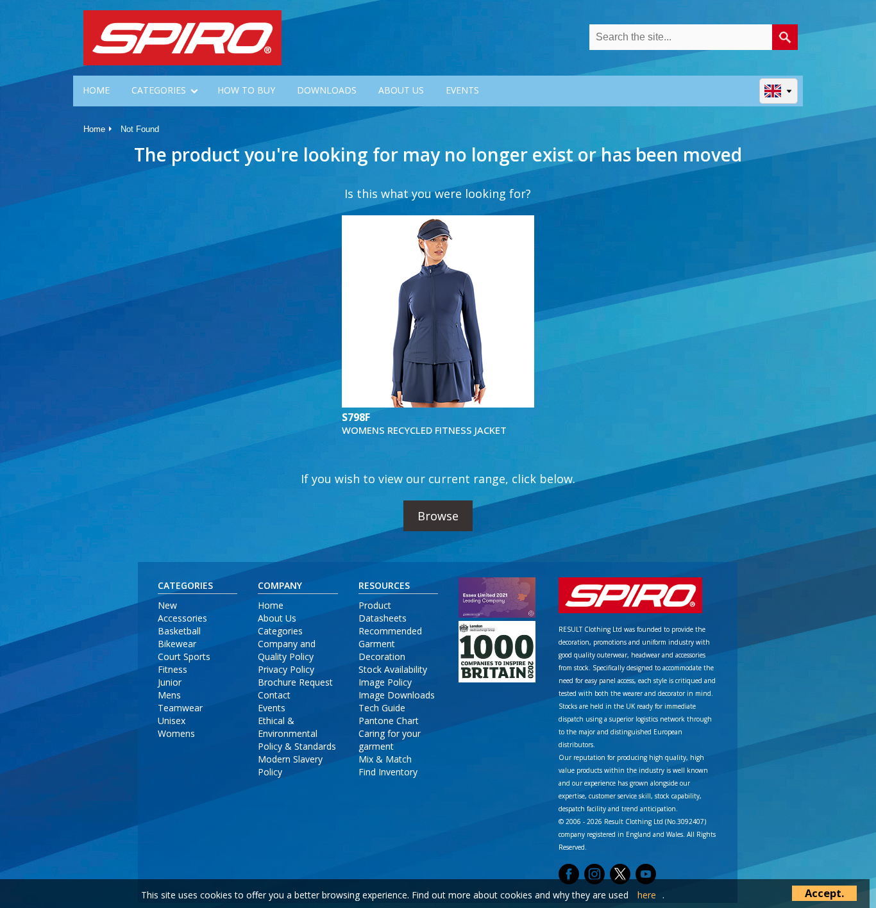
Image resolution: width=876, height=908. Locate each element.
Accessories (182, 618)
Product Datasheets (382, 611)
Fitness (172, 669)
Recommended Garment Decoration (390, 644)
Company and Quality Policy (287, 650)
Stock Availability (392, 669)
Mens (169, 695)
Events (271, 708)
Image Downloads (396, 695)
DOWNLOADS (327, 90)
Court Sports (184, 656)
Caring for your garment (389, 739)
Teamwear (180, 708)
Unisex (171, 720)
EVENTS (462, 90)
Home (94, 129)
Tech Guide (381, 708)
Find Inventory (387, 772)
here (646, 895)
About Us (277, 618)
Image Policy (385, 682)
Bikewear (177, 644)
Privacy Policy (286, 669)
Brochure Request (295, 682)
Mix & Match (385, 759)
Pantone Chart (388, 720)
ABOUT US (401, 90)
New (167, 605)
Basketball (179, 631)
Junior (169, 682)
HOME (96, 90)
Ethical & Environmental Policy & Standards (297, 733)
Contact (274, 695)
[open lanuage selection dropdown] (778, 90)
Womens (176, 733)
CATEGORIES (158, 90)
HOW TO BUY (246, 90)
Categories (280, 631)
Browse (438, 516)
